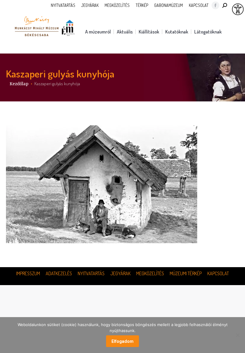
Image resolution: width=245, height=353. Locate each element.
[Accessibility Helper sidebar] (238, 9)
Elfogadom (122, 341)
